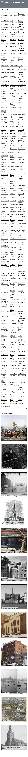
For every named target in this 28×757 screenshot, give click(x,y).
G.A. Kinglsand (5, 214)
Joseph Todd (13, 373)
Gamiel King (21, 211)
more (25, 408)
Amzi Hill (12, 169)
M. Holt (20, 180)
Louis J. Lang (5, 230)
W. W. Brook (4, 50)
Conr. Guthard (5, 152)
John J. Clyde (22, 69)
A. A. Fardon (21, 119)
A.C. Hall (12, 152)
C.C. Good (4, 147)
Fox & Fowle (4, 133)
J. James (3, 197)
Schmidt (3, 323)
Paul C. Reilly (21, 303)
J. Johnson (4, 204)
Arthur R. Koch (5, 219)
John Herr (21, 162)
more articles (23, 754)
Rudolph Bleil (4, 43)
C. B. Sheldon (13, 337)
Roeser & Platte (5, 311)
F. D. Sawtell (4, 320)
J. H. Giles (4, 145)
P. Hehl (20, 154)
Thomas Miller (5, 266)
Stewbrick (4, 358)
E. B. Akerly (13, 19)
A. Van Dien (13, 379)
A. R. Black (21, 39)
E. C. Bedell (13, 29)
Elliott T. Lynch (14, 242)
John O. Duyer (14, 97)
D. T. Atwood (4, 27)
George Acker (13, 15)
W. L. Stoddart (22, 358)
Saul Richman (5, 308)
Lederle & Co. (5, 235)
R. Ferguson (4, 126)
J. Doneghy (13, 90)
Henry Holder (5, 180)
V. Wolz (20, 399)
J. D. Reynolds (22, 306)
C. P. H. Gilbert (22, 142)
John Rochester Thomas (4, 370)
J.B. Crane (12, 76)
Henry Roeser (13, 311)
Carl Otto (12, 283)
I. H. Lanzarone (14, 230)
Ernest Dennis (22, 84)
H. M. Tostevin (22, 373)
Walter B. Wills (14, 398)
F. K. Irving (12, 193)
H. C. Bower (13, 46)
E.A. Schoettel (13, 323)
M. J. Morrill (13, 270)
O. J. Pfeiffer (4, 292)
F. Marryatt (13, 247)
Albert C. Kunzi (22, 223)
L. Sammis (12, 316)
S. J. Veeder (21, 379)
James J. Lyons (5, 12)
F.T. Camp (20, 60)
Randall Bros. (21, 299)
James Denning (14, 84)
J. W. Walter (4, 389)
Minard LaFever (14, 12)
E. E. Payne (21, 285)
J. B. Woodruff (14, 403)
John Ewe (12, 117)
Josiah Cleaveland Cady (4, 62)
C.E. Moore (4, 270)
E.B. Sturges (13, 365)
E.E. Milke (4, 264)
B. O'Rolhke (21, 282)
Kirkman (20, 214)
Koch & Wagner (22, 216)
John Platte (4, 296)
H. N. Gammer (22, 136)
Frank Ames (4, 24)
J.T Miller (12, 264)
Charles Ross (13, 315)
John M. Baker (14, 27)
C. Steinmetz (21, 354)
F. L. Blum (12, 43)
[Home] (3, 2)
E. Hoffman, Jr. (22, 173)
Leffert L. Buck (22, 53)
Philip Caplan (5, 65)
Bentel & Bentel (22, 33)
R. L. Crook (21, 76)
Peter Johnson (14, 204)
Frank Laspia (21, 230)
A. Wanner (21, 389)
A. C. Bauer (21, 27)
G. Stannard (4, 354)
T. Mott (12, 273)
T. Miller (20, 264)
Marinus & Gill (5, 247)
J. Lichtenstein (14, 238)
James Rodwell (22, 308)
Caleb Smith (21, 344)
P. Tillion (3, 373)
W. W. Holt (4, 183)
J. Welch (3, 396)
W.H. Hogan (13, 176)
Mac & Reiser (21, 242)
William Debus (22, 81)
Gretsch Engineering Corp (21, 148)
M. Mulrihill (4, 275)
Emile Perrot (4, 289)
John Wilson (21, 398)
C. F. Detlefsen (5, 86)
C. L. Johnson (5, 200)
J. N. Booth (4, 46)
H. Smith (3, 348)
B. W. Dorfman (5, 93)
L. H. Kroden (4, 223)
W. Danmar (4, 78)
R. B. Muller (21, 273)
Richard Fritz (21, 133)
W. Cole (12, 72)
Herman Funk (5, 136)
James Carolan (14, 65)
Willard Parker (5, 285)
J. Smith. (12, 348)
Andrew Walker (14, 386)
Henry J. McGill (22, 251)
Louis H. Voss (21, 382)
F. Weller (12, 396)
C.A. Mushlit (13, 278)
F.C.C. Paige (21, 283)
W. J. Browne (21, 50)
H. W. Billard (13, 39)
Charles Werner (5, 398)
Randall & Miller (14, 299)
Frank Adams (21, 15)
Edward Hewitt (5, 166)
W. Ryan (20, 315)
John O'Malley (14, 282)
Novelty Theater (15, 3)
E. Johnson (13, 200)
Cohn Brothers (5, 72)
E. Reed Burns (13, 57)
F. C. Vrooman (5, 386)
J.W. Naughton (22, 278)
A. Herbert (13, 162)
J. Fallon (20, 117)
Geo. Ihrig (20, 190)
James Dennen (5, 84)
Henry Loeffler (22, 238)
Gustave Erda (21, 114)
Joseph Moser (5, 273)
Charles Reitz (5, 306)
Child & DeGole (5, 69)
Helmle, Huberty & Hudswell (21, 159)
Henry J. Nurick (5, 282)
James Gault (4, 138)
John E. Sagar (5, 316)
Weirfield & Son (22, 393)
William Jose (4, 207)
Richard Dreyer (22, 93)
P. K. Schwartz (5, 330)
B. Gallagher (13, 136)
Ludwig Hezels (14, 166)
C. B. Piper (21, 292)
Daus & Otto (13, 78)
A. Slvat (12, 344)
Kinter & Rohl (13, 214)
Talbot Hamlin (22, 152)
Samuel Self (21, 330)
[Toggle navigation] (3, 6)
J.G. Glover (21, 145)
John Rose (4, 315)
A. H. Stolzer (13, 361)
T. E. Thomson (14, 368)
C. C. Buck (13, 53)
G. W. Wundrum (5, 406)
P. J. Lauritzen (22, 232)
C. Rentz (12, 306)
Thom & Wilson (22, 365)
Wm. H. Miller (13, 266)
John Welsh (21, 396)
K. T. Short (4, 341)
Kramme (20, 219)
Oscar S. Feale (5, 123)
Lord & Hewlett (5, 242)
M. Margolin (21, 244)
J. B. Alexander (5, 20)
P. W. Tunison (13, 375)
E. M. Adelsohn (5, 19)
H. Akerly (20, 19)
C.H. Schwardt (14, 327)
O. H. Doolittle (22, 90)
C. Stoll (3, 361)
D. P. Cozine (4, 76)
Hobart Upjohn (22, 375)
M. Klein (3, 216)
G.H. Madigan (13, 244)
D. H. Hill (20, 169)
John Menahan (5, 261)
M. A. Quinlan (21, 296)
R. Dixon (20, 86)
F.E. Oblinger (4, 283)
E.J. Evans (4, 117)
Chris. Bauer (4, 29)
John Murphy (21, 275)
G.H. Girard (13, 145)
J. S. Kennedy (13, 211)
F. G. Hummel (13, 190)
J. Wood (3, 403)
